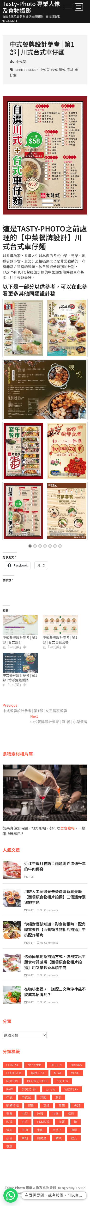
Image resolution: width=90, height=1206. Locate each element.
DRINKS (76, 1065)
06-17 (30, 910)
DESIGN (33, 70)
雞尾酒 (41, 1138)
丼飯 (43, 1097)
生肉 (40, 1130)
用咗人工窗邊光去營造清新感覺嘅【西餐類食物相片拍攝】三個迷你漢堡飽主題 (55, 896)
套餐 (9, 1113)
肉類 (74, 1130)
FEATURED (13, 1073)
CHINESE (21, 70)
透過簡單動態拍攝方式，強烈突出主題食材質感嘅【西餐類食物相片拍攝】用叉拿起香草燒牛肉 (55, 961)
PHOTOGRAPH (37, 1081)
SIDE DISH (29, 1089)
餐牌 (9, 1146)
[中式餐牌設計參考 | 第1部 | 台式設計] (20, 625)
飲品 (74, 1138)
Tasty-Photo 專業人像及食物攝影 (31, 7)
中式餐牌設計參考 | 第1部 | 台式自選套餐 (60, 639)
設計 (70, 70)
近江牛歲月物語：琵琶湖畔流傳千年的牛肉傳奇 (55, 866)
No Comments (48, 910)
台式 (54, 70)
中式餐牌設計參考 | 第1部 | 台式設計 (20, 639)
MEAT (58, 1073)
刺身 (58, 1097)
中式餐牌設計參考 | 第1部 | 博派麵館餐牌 (20, 677)
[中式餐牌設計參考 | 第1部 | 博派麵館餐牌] (20, 663)
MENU (75, 1073)
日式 (25, 1121)
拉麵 (40, 1113)
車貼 (25, 1138)
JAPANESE (37, 1073)
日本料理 (43, 1121)
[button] (10, 1195)
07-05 (30, 876)
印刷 (31, 1105)
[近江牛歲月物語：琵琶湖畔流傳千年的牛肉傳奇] (12, 863)
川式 (62, 70)
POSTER (62, 1081)
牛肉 (25, 1130)
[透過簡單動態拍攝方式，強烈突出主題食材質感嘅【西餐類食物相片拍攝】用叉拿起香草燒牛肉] (12, 956)
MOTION (12, 1081)
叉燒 (46, 1105)
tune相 (50, 1089)
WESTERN (71, 1089)
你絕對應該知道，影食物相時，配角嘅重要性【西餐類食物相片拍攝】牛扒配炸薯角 (55, 929)
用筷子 (57, 1130)
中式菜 (21, 62)
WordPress (24, 1193)
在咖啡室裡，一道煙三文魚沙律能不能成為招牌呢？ (55, 991)
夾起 (77, 1105)
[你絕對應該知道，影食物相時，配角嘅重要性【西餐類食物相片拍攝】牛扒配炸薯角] (12, 923)
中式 (9, 1097)
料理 (9, 1121)
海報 (62, 1121)
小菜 (25, 1113)
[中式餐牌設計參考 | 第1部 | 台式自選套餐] (60, 625)
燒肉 (9, 1130)
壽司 (62, 1105)
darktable (35, 1065)
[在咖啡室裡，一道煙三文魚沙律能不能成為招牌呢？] (12, 988)
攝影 (71, 1113)
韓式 (58, 1138)
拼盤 (55, 1113)
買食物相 (67, 828)
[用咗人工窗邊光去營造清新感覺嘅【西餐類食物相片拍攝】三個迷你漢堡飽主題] (12, 891)
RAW (9, 1089)
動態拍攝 (12, 1105)
